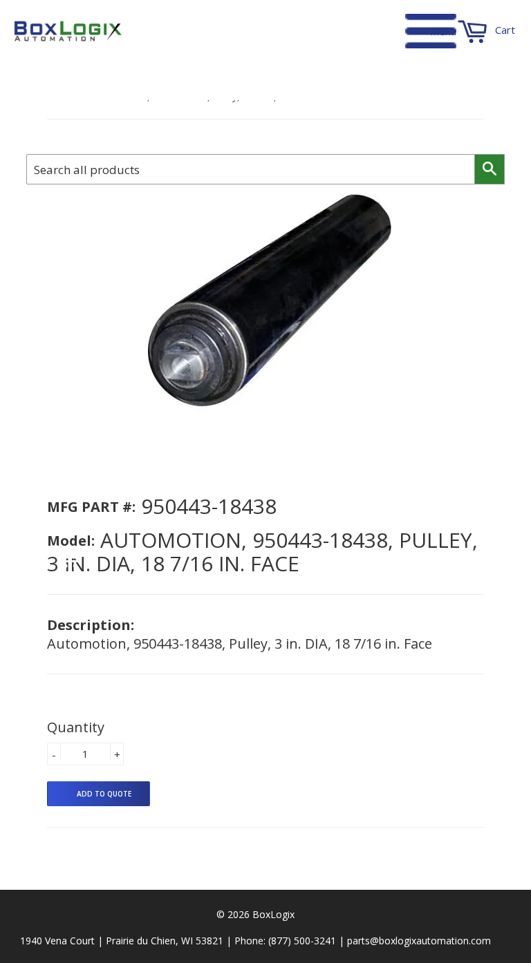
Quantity (75, 727)
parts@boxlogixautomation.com (419, 940)
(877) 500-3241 (302, 940)
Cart (503, 30)
